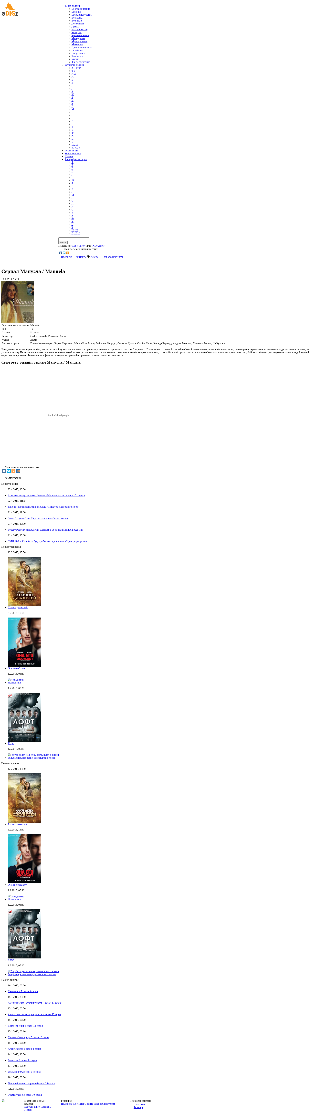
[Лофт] (24, 957)
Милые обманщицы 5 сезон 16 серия (28, 1037)
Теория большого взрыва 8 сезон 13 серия (31, 1083)
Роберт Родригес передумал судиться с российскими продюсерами (45, 529)
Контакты (80, 256)
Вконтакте (139, 1104)
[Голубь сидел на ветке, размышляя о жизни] (33, 971)
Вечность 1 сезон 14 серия (22, 1060)
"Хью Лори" (98, 245)
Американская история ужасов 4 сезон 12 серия (34, 1014)
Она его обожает (17, 668)
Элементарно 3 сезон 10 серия (25, 1094)
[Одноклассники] (67, 253)
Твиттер (138, 1107)
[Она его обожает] (24, 882)
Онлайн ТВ (71, 150)
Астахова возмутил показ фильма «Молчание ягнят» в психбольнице (46, 495)
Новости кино (73, 153)
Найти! (63, 242)
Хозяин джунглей (18, 607)
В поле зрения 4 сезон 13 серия (25, 1025)
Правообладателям (112, 256)
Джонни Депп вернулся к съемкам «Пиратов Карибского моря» (43, 506)
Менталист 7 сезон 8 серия (23, 991)
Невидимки (14, 682)
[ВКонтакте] (61, 253)
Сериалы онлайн (74, 64)
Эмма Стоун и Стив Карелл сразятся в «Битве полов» (38, 518)
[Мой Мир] (18, 471)
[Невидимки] (16, 896)
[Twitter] (64, 253)
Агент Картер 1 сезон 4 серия (24, 1048)
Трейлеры (45, 1106)
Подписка (66, 256)
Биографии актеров (76, 159)
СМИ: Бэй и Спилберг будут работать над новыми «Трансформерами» (47, 541)
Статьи (69, 156)
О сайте (94, 256)
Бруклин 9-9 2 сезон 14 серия (24, 1071)
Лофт (11, 743)
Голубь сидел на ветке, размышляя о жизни (32, 757)
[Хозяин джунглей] (24, 821)
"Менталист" (78, 245)
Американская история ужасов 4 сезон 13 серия (34, 1002)
